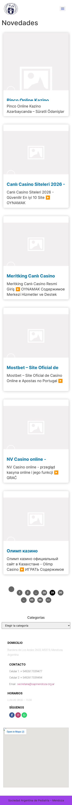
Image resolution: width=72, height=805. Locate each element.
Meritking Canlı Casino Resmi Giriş (31, 278)
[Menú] (63, 8)
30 (60, 592)
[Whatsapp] (24, 715)
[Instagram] (18, 715)
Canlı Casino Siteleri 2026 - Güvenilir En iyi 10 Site (36, 186)
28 (44, 592)
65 (31, 599)
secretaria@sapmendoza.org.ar (35, 684)
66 (40, 599)
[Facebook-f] (12, 715)
